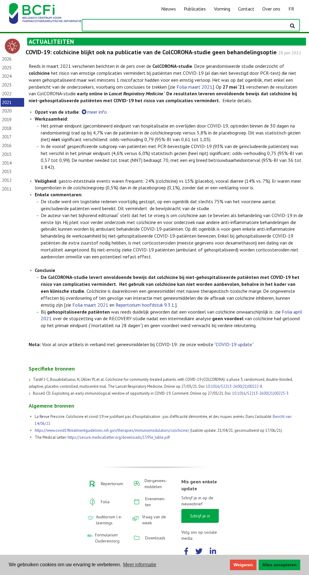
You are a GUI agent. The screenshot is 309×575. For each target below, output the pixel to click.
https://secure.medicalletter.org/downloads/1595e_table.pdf (119, 437)
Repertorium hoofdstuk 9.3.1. (145, 305)
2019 (6, 119)
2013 (6, 171)
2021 (6, 102)
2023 (6, 85)
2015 (6, 154)
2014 (6, 163)
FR (291, 9)
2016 (6, 145)
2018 (6, 128)
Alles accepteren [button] (279, 564)
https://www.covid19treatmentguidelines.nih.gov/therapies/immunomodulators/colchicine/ (112, 430)
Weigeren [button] (243, 564)
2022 (6, 93)
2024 (6, 76)
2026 (6, 59)
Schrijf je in (200, 516)
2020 (6, 111)
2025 (6, 68)
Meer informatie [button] (139, 564)
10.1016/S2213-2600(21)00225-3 (260, 393)
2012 (6, 180)
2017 (6, 137)
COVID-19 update (234, 344)
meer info (97, 112)
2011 (6, 189)
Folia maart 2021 (194, 87)
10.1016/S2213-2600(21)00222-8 (234, 386)
